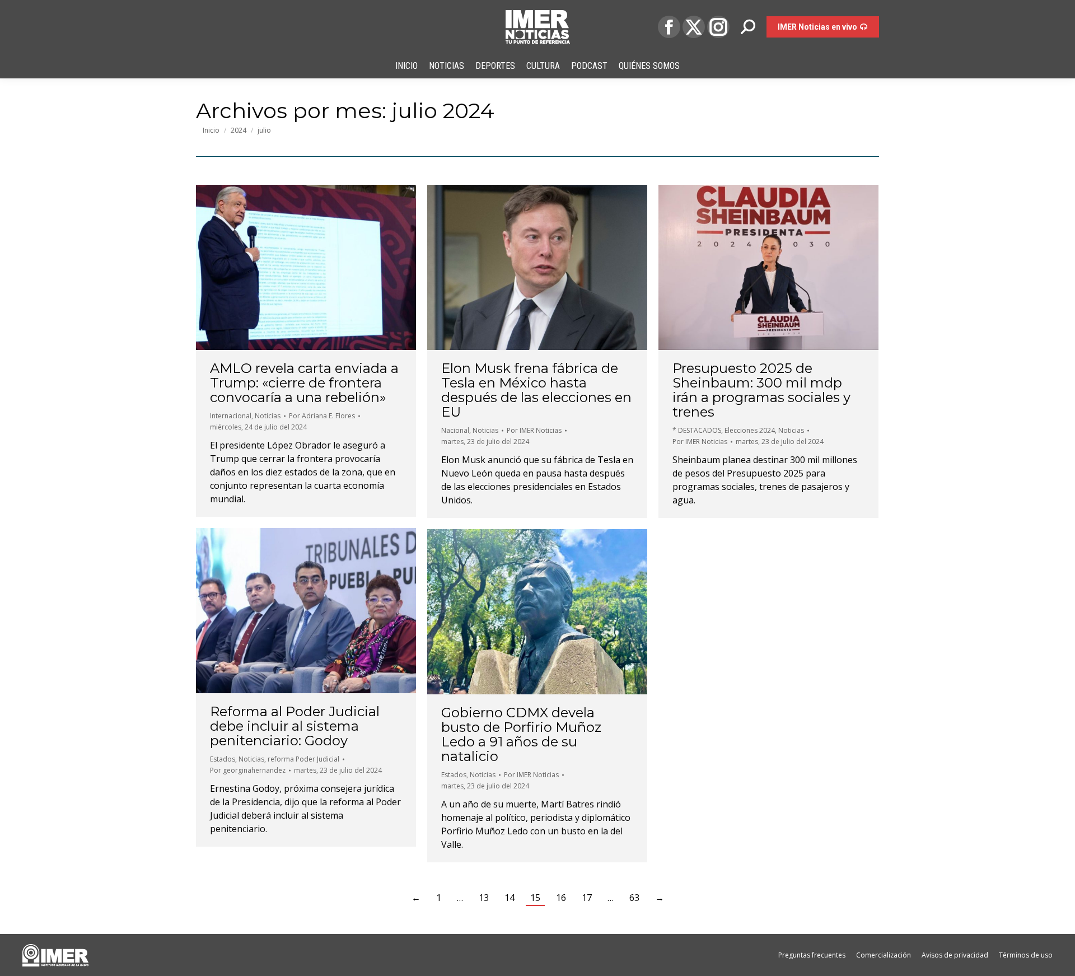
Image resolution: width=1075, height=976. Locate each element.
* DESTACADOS (696, 430)
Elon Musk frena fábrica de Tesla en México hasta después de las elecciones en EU (536, 390)
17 (587, 897)
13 (484, 897)
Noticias (268, 416)
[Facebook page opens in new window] (669, 27)
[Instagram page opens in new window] (718, 27)
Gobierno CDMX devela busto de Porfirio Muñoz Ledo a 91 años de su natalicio (521, 734)
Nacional (455, 430)
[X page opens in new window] (694, 27)
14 (509, 897)
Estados (222, 759)
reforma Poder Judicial (303, 759)
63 (634, 897)
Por (322, 416)
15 (535, 897)
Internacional (230, 416)
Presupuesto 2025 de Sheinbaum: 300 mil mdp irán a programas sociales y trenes (761, 390)
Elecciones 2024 (750, 430)
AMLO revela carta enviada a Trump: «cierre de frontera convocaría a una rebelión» (304, 382)
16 (561, 897)
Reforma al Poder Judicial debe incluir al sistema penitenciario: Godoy (295, 726)
